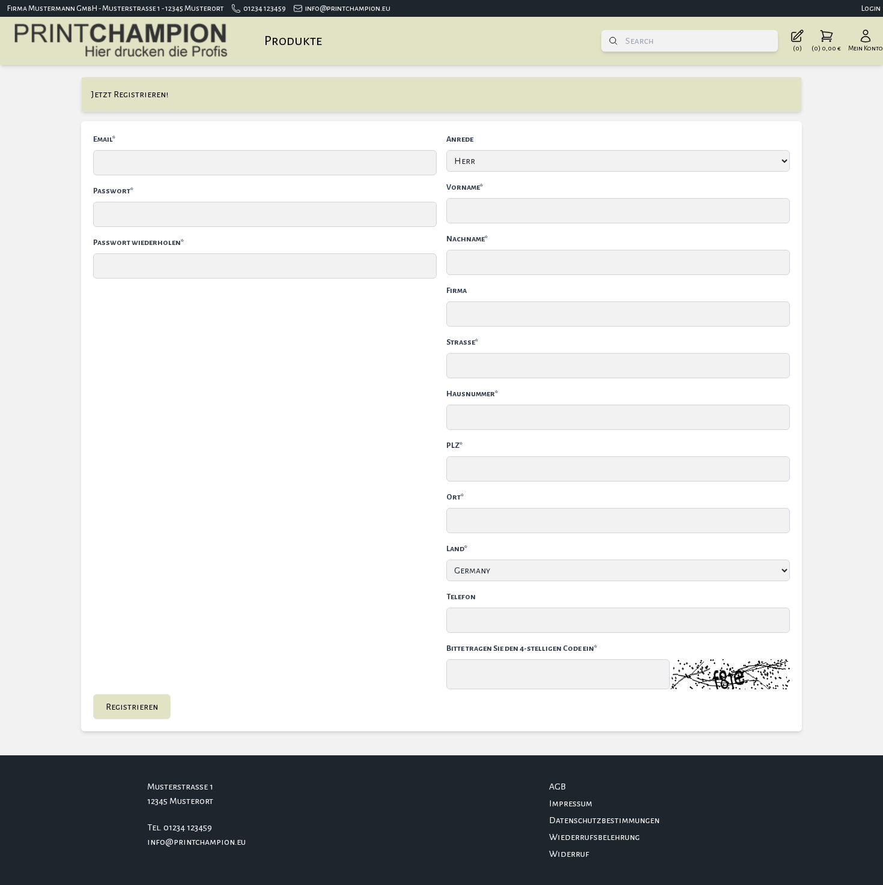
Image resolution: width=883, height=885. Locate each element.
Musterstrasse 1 (180, 786)
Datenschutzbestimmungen (604, 820)
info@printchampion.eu (347, 8)
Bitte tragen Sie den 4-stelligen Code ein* (521, 648)
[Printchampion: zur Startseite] (120, 41)
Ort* (455, 497)
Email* (104, 139)
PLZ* (454, 445)
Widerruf (569, 854)
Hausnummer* (472, 394)
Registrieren (132, 706)
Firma (456, 290)
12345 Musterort (180, 801)
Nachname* (467, 239)
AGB (557, 786)
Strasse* (462, 342)
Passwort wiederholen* (138, 242)
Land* (456, 549)
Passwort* (113, 191)
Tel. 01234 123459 (179, 827)
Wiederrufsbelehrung (594, 837)
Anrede (459, 139)
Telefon (461, 597)
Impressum (570, 803)
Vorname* (464, 187)
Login (871, 8)
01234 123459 (264, 8)
